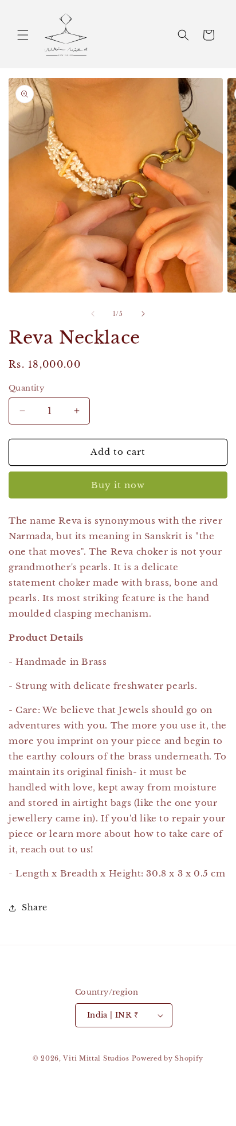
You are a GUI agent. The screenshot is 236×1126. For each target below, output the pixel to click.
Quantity (26, 388)
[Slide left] (92, 313)
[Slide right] (143, 313)
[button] (23, 35)
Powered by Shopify (168, 1058)
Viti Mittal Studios (96, 1058)
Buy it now (118, 485)
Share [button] (35, 907)
